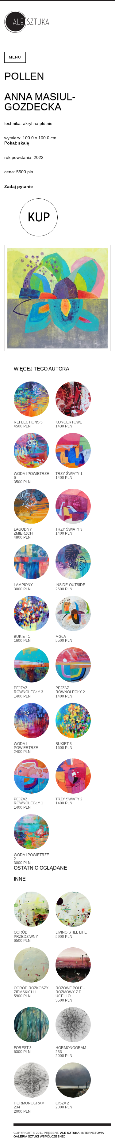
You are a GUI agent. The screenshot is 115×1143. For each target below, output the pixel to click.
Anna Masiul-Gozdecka (39, 101)
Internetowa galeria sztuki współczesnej (58, 1134)
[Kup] (31, 217)
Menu (15, 57)
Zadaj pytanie (18, 186)
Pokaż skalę (16, 143)
